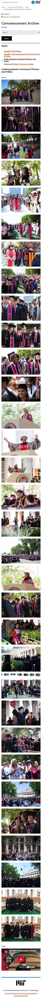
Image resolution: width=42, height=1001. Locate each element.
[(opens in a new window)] (38, 2)
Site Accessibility (30, 993)
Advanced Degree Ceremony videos (19, 64)
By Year (4, 27)
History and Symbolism (11, 17)
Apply (6, 38)
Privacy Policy (17, 993)
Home (3, 7)
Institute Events (20, 996)
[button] (33, 2)
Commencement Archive (15, 7)
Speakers (6, 14)
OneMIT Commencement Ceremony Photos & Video (22, 55)
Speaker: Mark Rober (12, 51)
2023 (27, 7)
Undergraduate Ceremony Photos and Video (20, 60)
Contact (8, 993)
